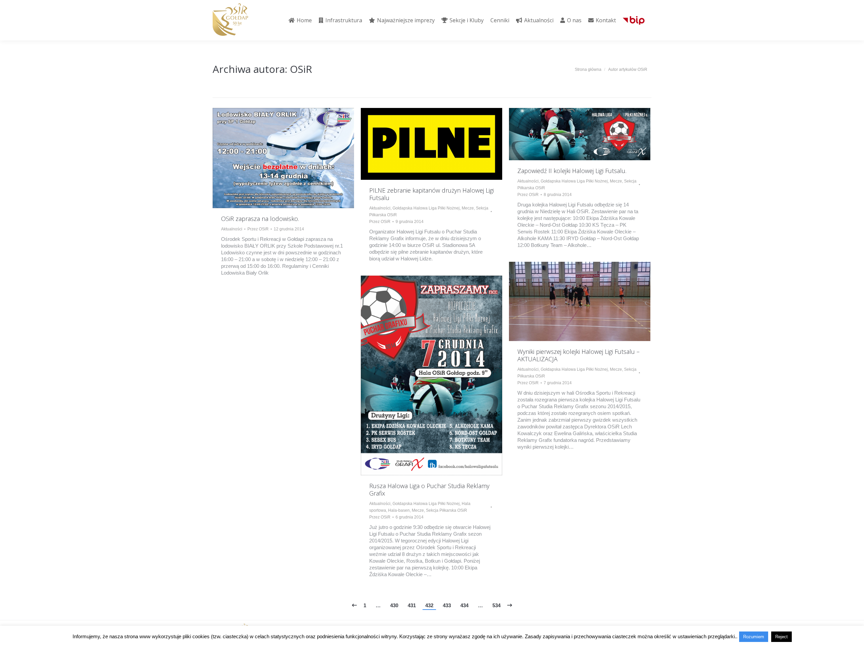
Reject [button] (781, 636)
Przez (258, 229)
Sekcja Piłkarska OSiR (446, 510)
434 (464, 605)
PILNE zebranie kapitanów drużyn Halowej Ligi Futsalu (431, 194)
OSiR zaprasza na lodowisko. (260, 219)
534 (496, 605)
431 (412, 605)
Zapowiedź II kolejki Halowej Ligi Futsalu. (571, 171)
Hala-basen (399, 510)
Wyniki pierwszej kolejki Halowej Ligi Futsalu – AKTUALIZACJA (578, 355)
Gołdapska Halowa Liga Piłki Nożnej (426, 208)
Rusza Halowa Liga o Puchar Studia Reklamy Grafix (429, 489)
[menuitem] (300, 20)
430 (394, 605)
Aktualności (231, 229)
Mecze (468, 208)
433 (447, 605)
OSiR (301, 69)
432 (429, 605)
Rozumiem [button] (753, 636)
